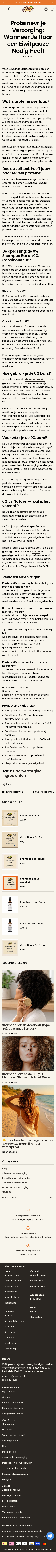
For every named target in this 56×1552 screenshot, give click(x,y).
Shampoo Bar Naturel (17, 723)
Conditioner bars (13, 1280)
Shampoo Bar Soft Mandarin (20, 739)
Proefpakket (11, 1291)
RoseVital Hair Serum (16, 755)
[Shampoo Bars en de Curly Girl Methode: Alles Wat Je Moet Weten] (28, 1053)
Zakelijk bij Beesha (11, 1489)
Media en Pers (9, 1197)
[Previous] (3, 2)
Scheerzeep (11, 1348)
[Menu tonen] (4, 9)
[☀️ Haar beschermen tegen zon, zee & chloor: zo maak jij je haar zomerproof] (28, 1111)
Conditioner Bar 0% (15, 715)
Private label (8, 1506)
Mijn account (8, 1391)
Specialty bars (12, 1297)
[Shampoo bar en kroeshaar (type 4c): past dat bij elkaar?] (28, 996)
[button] (50, 1536)
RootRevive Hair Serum (17, 747)
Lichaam (9, 1311)
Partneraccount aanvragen (16, 1517)
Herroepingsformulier (12, 1408)
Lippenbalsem (37, 1280)
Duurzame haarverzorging (15, 1187)
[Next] (52, 2)
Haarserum (10, 1302)
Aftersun (9, 1315)
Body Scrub (35, 1298)
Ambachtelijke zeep (14, 1321)
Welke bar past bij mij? (13, 1435)
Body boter (10, 1332)
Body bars (9, 1326)
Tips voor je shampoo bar (14, 1182)
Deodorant (10, 1337)
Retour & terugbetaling (13, 1402)
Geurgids (6, 1192)
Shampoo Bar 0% (35, 379)
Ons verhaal (8, 1424)
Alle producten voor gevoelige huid (24, 763)
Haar (7, 1271)
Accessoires (37, 1295)
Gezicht (34, 1271)
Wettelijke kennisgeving (27, 1536)
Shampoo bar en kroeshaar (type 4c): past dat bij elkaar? (26, 1027)
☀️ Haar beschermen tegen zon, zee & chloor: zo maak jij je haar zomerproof (27, 1143)
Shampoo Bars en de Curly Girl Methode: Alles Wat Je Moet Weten (26, 1075)
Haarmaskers (11, 1286)
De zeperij (7, 1429)
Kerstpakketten (10, 1500)
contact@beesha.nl (13, 1376)
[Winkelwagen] (52, 9)
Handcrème (11, 1343)
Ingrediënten (14, 775)
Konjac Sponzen (38, 1286)
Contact (6, 1397)
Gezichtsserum (38, 1275)
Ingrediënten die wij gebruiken (16, 1178)
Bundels (34, 1311)
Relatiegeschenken (11, 1495)
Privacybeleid (25, 1525)
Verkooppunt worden (12, 1512)
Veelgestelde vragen (12, 1413)
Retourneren (8, 1536)
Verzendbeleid (35, 1531)
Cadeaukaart (37, 1317)
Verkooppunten (10, 1440)
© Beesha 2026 (9, 1525)
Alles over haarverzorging (14, 1173)
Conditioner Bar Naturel (18, 731)
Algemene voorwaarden (14, 1531)
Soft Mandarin (42, 651)
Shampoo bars (12, 1275)
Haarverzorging (27, 771)
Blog (4, 1168)
